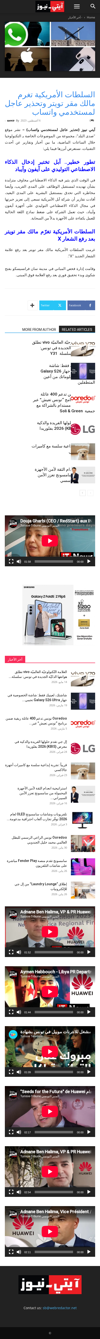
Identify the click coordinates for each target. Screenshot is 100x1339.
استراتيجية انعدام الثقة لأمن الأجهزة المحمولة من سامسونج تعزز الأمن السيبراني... (42, 793)
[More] (33, 305)
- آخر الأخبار (75, 17)
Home (91, 17)
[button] (76, 6)
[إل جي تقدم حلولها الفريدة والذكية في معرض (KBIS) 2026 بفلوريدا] (83, 428)
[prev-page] (90, 493)
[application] (50, 540)
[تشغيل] (88, 561)
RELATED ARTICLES (77, 330)
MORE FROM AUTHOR (39, 330)
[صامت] (19, 561)
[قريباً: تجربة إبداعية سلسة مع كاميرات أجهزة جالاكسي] (83, 451)
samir (11, 120)
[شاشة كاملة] (11, 561)
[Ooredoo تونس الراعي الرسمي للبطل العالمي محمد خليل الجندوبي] (83, 843)
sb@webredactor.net (60, 1308)
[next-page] (83, 493)
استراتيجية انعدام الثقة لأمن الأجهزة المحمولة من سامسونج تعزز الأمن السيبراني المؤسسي (65, 475)
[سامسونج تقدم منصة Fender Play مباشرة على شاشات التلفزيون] (83, 866)
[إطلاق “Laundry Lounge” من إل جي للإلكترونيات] (83, 890)
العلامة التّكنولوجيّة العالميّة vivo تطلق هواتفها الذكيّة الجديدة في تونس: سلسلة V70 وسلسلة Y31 (63, 348)
